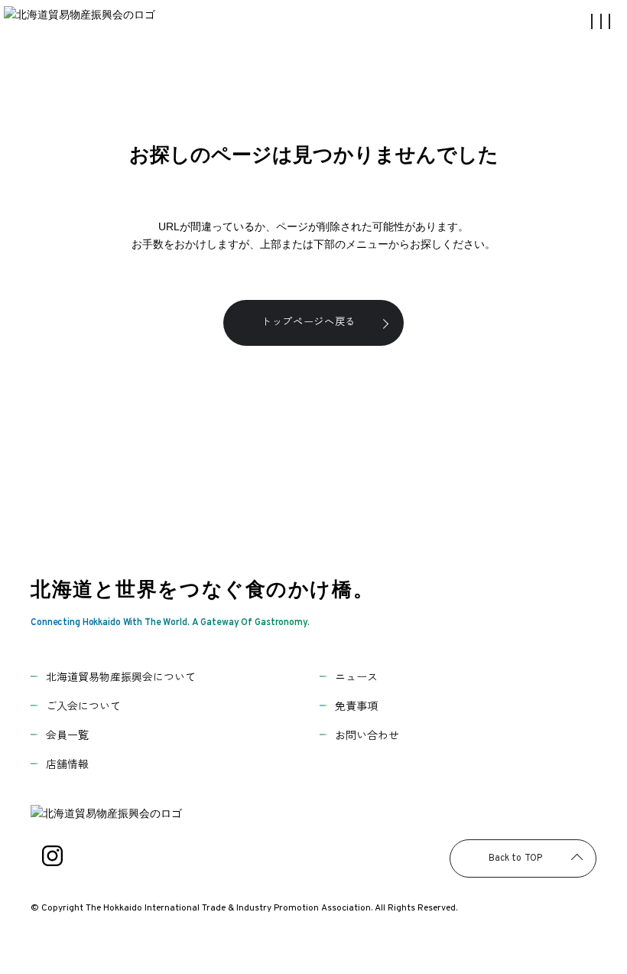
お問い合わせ (367, 734)
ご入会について (83, 705)
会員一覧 (67, 734)
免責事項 (356, 705)
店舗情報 (67, 763)
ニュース (356, 676)
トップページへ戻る (309, 321)
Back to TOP (515, 858)
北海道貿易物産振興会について (121, 676)
